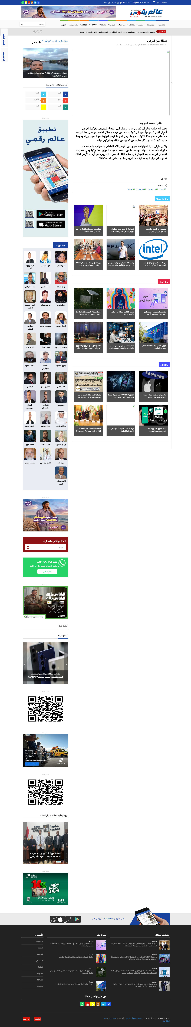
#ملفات (40, 947)
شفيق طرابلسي (30, 406)
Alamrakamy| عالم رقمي (134, 1018)
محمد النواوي (120, 44)
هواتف (132, 24)
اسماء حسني (61, 325)
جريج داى (61, 462)
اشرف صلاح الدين (61, 482)
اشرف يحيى (29, 425)
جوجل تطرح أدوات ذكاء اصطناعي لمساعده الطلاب (153, 346)
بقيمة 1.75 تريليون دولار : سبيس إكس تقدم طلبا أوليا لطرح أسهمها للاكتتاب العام (121, 265)
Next (66, 663)
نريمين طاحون (61, 444)
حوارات (84, 24)
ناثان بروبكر (45, 386)
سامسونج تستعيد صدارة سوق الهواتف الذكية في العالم (154, 395)
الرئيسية (162, 24)
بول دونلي (45, 425)
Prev (25, 663)
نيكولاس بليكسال (45, 406)
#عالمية (40, 967)
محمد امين (30, 444)
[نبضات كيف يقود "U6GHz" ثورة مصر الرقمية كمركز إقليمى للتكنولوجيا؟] (45, 62)
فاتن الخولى (61, 265)
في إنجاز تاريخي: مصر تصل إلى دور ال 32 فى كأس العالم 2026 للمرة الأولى (122, 231)
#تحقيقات (39, 941)
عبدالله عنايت (61, 425)
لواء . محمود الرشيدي (30, 306)
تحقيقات (150, 24)
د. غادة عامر (61, 304)
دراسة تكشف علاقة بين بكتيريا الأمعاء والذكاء (122, 312)
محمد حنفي (45, 286)
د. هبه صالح (45, 304)
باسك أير (30, 386)
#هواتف (40, 954)
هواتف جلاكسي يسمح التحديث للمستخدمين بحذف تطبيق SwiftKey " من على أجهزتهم (135, 985)
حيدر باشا (61, 404)
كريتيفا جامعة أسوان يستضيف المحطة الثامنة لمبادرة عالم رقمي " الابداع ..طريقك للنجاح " (45, 856)
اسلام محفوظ (30, 365)
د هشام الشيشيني (45, 366)
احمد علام (61, 386)
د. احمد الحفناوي (30, 327)
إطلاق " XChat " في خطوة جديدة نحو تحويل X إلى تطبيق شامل (121, 395)
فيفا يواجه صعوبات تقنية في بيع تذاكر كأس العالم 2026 (88, 229)
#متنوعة (40, 973)
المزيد (63, 24)
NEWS (93, 24)
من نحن (26, 1018)
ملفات (141, 24)
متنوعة (103, 24)
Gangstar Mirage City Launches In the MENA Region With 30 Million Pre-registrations (134, 957)
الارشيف (4, 56)
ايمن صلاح (61, 286)
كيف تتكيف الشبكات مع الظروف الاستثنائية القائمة (121, 429)
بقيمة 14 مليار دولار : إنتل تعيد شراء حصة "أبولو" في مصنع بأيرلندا (154, 265)
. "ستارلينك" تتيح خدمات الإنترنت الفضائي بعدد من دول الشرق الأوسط (88, 314)
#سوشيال (39, 960)
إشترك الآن (47, 571)
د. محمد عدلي (45, 325)
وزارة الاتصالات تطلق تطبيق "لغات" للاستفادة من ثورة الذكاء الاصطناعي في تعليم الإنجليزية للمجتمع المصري (133, 971)
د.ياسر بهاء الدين (30, 266)
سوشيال (121, 24)
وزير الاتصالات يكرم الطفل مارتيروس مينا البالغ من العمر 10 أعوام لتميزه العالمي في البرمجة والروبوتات (134, 944)
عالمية (112, 24)
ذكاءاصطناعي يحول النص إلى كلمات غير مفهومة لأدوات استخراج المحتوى (155, 314)
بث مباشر (73, 24)
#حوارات (40, 986)
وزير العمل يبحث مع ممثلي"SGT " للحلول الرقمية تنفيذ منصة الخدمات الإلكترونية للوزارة (88, 265)
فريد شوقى (45, 265)
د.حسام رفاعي (30, 462)
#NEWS (40, 980)
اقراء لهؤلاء (60, 245)
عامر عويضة (45, 444)
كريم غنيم (30, 347)
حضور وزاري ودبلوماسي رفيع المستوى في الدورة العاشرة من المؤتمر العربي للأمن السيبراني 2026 (117, 32)
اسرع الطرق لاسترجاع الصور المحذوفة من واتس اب (156, 429)
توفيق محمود (61, 365)
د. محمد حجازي (61, 347)
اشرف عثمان (45, 347)
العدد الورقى (4, 39)
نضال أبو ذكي (45, 462)
